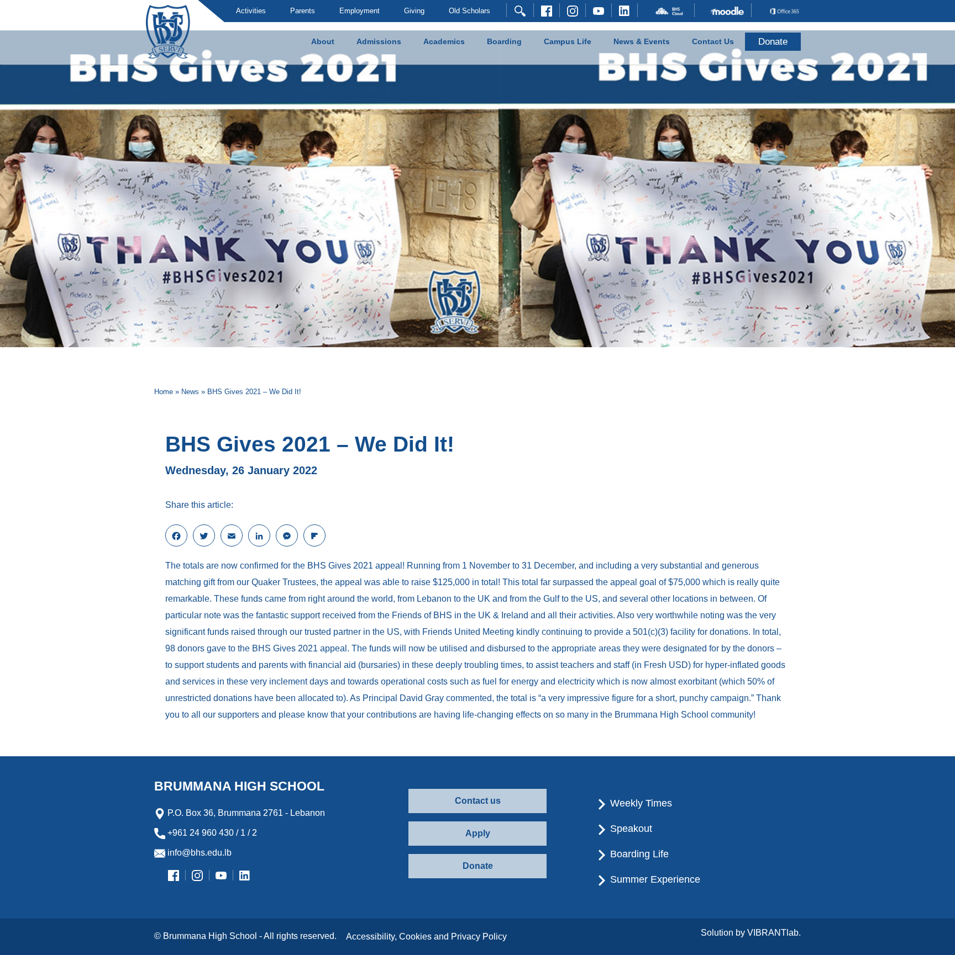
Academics (444, 41)
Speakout (629, 828)
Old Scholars (469, 11)
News (190, 392)
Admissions (378, 41)
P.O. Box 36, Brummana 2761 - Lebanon (245, 813)
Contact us (478, 800)
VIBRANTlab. (774, 932)
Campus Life (567, 41)
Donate (478, 866)
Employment (359, 11)
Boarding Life (638, 854)
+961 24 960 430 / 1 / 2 (211, 832)
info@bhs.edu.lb (198, 852)
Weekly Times (639, 803)
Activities (251, 11)
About (322, 41)
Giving (414, 11)
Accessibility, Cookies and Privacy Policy (426, 936)
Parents (302, 11)
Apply (477, 833)
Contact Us (713, 41)
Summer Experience (653, 879)
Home (163, 392)
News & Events (641, 41)
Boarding (504, 41)
